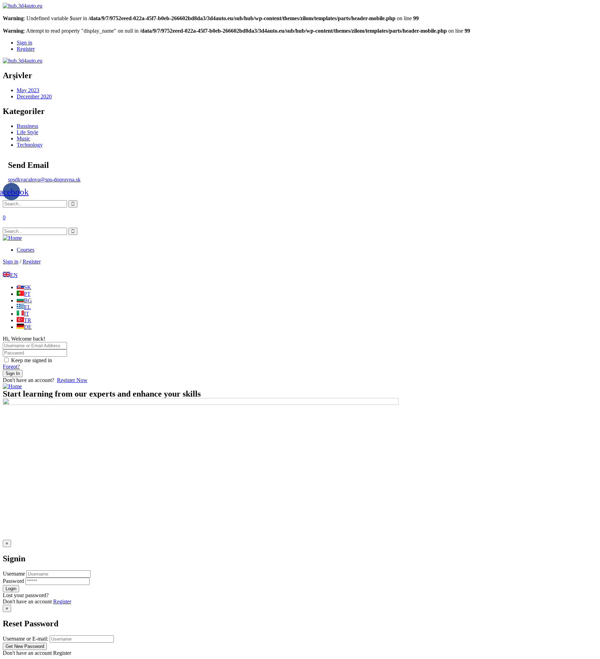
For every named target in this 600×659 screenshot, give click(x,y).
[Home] (12, 238)
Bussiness (27, 126)
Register (62, 601)
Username (14, 574)
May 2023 (28, 90)
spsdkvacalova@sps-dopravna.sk (44, 179)
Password (13, 581)
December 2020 (34, 96)
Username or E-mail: (25, 639)
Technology (30, 145)
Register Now (72, 380)
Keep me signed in (31, 360)
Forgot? (11, 366)
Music (23, 138)
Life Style (27, 132)
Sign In (13, 373)
